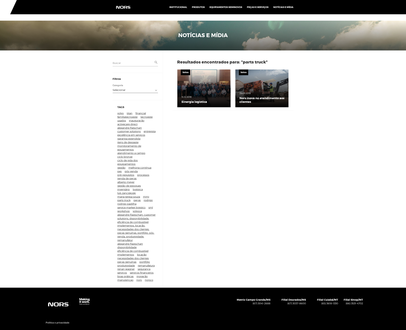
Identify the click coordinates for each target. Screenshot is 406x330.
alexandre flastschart (130, 243)
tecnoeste (147, 117)
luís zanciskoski (126, 193)
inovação (142, 276)
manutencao (125, 280)
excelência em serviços (131, 135)
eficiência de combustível (132, 251)
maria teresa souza (128, 196)
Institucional (178, 7)
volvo (120, 113)
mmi (146, 196)
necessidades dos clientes (133, 258)
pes (119, 171)
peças (137, 200)
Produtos (198, 7)
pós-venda (131, 171)
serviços (122, 272)
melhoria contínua (139, 167)
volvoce (137, 211)
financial (140, 113)
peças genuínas (126, 262)
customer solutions (129, 131)
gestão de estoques (129, 185)
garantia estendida (128, 138)
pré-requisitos (125, 175)
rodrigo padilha (126, 203)
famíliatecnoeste (127, 117)
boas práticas (125, 276)
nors (139, 280)
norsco (149, 280)
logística (138, 189)
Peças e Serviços (257, 7)
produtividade (126, 265)
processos (143, 175)
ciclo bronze (124, 156)
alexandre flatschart (129, 127)
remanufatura (146, 265)
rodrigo (148, 200)
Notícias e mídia (283, 7)
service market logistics (131, 207)
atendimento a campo (131, 153)
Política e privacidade (57, 322)
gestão (121, 167)
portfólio (144, 262)
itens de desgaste (127, 142)
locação (142, 254)
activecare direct (127, 124)
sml (150, 207)
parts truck (124, 200)
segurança (144, 269)
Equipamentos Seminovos (226, 7)
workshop (123, 211)
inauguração (136, 120)
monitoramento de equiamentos (129, 148)
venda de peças (127, 178)
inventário (123, 189)
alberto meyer (125, 182)
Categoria (118, 85)
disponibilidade (127, 247)
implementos (125, 254)
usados (121, 120)
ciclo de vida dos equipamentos (127, 162)
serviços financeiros (142, 272)
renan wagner (126, 269)
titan (129, 113)
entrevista (150, 131)
